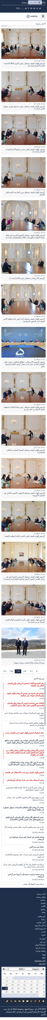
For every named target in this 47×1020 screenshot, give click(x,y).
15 (12, 985)
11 (37, 985)
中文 (18, 8)
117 (31, 671)
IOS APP (42, 964)
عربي (22, 8)
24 (44, 992)
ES (26, 8)
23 (6, 988)
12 (31, 985)
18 (37, 988)
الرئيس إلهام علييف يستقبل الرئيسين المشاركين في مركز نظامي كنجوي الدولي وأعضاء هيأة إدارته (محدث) (24, 578)
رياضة (43, 919)
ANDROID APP (39, 961)
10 (44, 985)
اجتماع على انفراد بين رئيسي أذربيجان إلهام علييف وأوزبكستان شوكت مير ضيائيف (25, 694)
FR (28, 8)
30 (6, 992)
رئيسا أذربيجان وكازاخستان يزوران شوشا (29, 663)
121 (4, 671)
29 (12, 992)
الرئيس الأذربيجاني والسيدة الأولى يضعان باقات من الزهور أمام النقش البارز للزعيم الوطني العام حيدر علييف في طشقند (25, 752)
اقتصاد (43, 903)
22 (12, 988)
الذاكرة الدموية (40, 926)
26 (31, 992)
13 (24, 985)
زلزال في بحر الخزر (36, 847)
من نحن (42, 942)
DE (31, 8)
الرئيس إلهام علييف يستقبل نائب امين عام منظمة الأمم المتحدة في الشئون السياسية (24, 320)
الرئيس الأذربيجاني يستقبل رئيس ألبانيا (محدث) (27, 278)
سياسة (42, 900)
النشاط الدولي (40, 945)
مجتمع (43, 909)
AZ (40, 8)
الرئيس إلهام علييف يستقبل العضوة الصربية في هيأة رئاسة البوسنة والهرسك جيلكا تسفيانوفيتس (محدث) (25, 236)
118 (24, 671)
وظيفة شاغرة (40, 951)
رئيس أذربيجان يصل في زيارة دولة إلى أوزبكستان (25, 780)
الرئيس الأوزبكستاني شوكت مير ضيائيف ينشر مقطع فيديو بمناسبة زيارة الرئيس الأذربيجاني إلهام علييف (24, 741)
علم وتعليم (41, 916)
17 (44, 988)
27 (24, 992)
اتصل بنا (42, 939)
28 (18, 992)
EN (34, 8)
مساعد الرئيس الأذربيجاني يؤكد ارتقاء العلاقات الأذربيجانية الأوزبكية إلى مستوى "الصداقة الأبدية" (26, 763)
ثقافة (43, 912)
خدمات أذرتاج (40, 948)
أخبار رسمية (41, 894)
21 (18, 988)
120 (11, 671)
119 (18, 671)
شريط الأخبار (38, 678)
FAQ (43, 955)
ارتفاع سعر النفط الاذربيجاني (33, 884)
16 (6, 985)
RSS (43, 958)
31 (44, 995)
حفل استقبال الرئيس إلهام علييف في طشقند (24, 733)
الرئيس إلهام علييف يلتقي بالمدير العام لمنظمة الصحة (25, 536)
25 (37, 992)
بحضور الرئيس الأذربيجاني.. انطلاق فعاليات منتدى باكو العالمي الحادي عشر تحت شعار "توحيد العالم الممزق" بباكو (25, 364)
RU (37, 8)
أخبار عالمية (41, 922)
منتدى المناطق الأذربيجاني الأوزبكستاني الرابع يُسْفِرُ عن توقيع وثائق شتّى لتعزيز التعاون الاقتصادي (25, 818)
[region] (24, 783)
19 (31, 988)
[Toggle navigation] (42, 16)
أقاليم (43, 906)
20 (24, 988)
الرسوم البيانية (40, 929)
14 (18, 985)
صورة (43, 935)
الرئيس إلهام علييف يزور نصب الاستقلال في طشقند (24, 772)
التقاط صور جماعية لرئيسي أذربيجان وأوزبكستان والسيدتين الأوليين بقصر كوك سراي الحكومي (25, 704)
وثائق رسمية (40, 897)
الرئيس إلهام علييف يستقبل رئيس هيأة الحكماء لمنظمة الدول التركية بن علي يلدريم (24, 408)
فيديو (43, 932)
